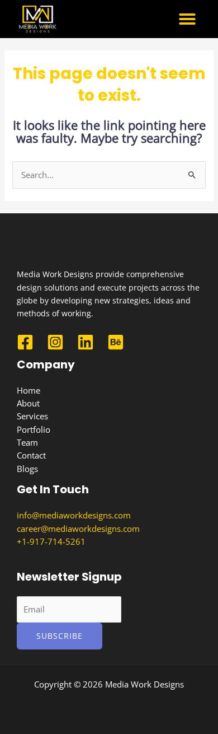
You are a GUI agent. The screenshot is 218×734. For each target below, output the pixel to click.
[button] (187, 19)
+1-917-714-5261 (51, 541)
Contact (31, 455)
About (28, 403)
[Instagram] (55, 342)
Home (28, 390)
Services (32, 416)
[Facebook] (25, 342)
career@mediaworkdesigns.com (78, 528)
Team (27, 442)
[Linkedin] (85, 342)
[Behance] (115, 342)
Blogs (27, 468)
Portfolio (33, 429)
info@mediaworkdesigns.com (74, 515)
